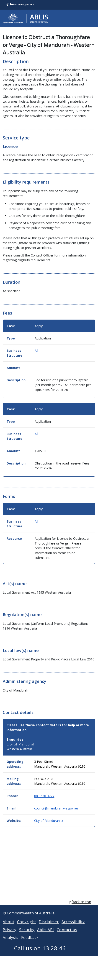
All (36, 350)
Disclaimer (49, 921)
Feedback (30, 937)
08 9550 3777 (44, 796)
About (8, 921)
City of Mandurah (48, 820)
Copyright (26, 921)
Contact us (67, 929)
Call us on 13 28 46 (40, 948)
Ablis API (45, 929)
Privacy (9, 929)
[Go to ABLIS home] (25, 18)
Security (27, 929)
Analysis (10, 937)
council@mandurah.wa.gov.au (56, 808)
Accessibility (73, 921)
